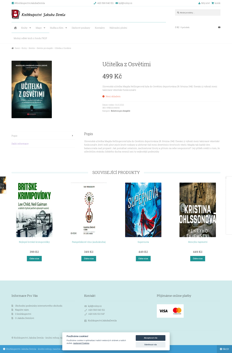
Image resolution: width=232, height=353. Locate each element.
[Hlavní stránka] (15, 28)
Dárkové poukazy (81, 27)
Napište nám (22, 309)
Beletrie (32, 48)
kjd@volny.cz (95, 306)
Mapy (39, 27)
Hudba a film (56, 27)
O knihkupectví (23, 313)
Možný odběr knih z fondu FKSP (30, 38)
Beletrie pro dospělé (45, 48)
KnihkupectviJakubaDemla (102, 320)
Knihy (24, 27)
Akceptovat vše (150, 338)
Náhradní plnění (118, 27)
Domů (17, 48)
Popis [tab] (14, 135)
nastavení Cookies (81, 343)
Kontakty (100, 27)
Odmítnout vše (150, 344)
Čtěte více (34, 258)
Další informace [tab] (20, 143)
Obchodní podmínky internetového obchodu (38, 305)
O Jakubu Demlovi (24, 318)
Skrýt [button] (226, 348)
